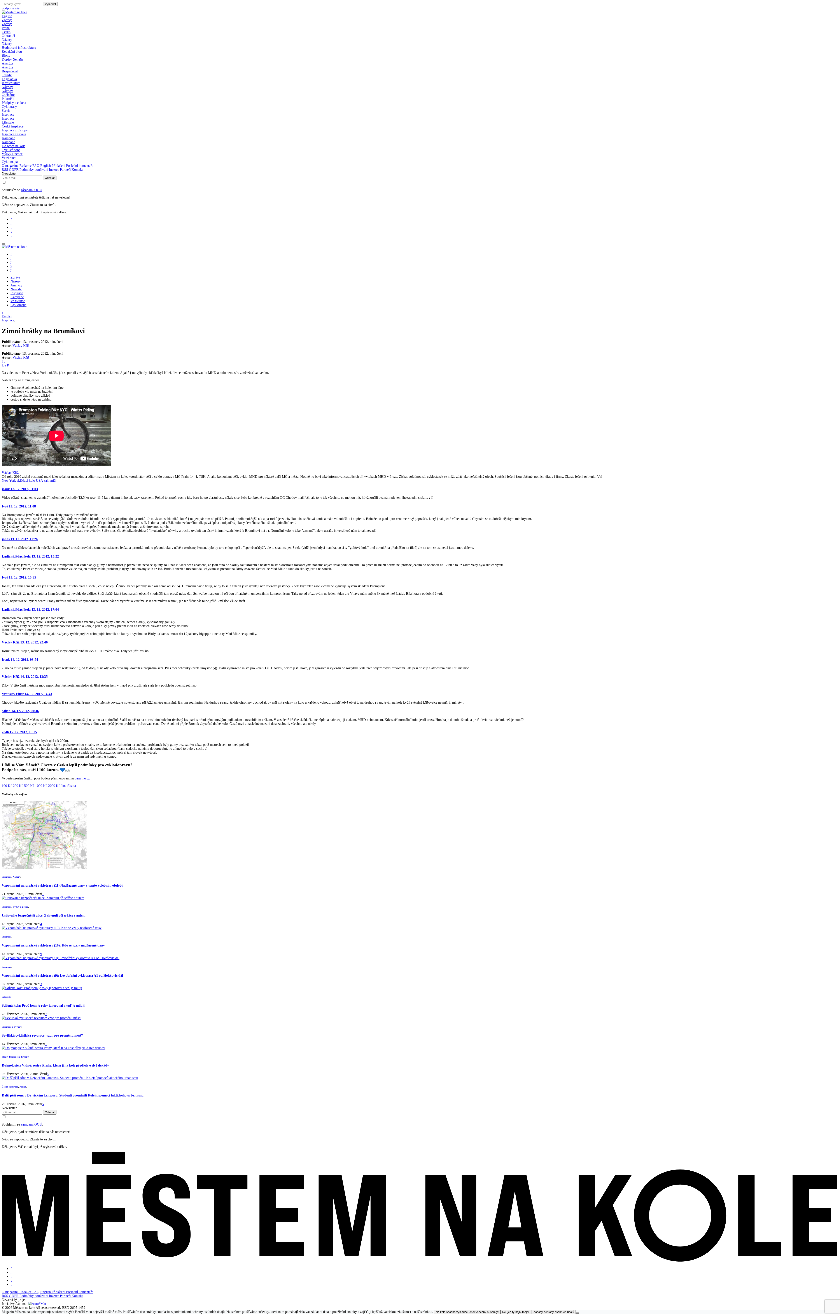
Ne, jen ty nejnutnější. (516, 1312)
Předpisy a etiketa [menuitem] (14, 103)
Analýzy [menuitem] (8, 67)
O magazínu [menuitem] (10, 165)
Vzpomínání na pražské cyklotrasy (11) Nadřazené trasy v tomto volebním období (62, 885)
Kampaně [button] (8, 138)
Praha (22, 1086)
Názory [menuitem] (7, 43)
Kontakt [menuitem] (77, 169)
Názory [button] (7, 40)
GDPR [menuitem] (14, 169)
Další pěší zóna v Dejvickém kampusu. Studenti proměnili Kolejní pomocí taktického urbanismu (73, 1095)
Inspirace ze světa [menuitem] (14, 134)
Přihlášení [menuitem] (59, 165)
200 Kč (18, 786)
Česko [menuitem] (6, 32)
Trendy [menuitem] (7, 75)
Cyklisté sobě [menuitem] (11, 150)
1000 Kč (41, 786)
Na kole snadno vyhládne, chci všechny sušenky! (467, 1312)
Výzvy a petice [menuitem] (12, 154)
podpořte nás (10, 8)
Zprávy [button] (7, 20)
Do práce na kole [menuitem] (13, 146)
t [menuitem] (10, 227)
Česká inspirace (10, 1086)
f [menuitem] (11, 219)
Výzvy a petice (20, 906)
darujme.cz (82, 778)
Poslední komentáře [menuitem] (79, 165)
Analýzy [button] (8, 63)
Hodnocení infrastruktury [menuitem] (19, 47)
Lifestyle (6, 996)
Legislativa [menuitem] (9, 79)
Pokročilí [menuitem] (8, 99)
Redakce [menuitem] (25, 165)
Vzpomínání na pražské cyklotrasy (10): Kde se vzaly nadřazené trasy (53, 945)
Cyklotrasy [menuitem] (9, 106)
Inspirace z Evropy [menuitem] (15, 130)
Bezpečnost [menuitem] (10, 71)
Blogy (5, 1056)
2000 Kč (54, 786)
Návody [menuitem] (7, 91)
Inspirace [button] (8, 114)
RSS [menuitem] (5, 169)
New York (9, 480)
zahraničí (50, 480)
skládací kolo (26, 480)
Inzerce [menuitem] (54, 169)
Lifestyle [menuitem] (8, 122)
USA (39, 480)
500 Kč (29, 786)
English (7, 16)
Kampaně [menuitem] (8, 142)
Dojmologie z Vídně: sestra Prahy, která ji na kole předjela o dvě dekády (55, 1065)
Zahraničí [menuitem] (8, 36)
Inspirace (8, 320)
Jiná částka (68, 786)
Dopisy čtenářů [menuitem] (12, 59)
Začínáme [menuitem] (8, 95)
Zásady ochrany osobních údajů (554, 1312)
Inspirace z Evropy (11, 1026)
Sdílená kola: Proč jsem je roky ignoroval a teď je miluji (43, 1005)
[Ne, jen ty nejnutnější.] (577, 1313)
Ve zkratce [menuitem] (9, 158)
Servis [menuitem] (6, 110)
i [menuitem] (10, 223)
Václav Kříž (20, 345)
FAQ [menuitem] (36, 165)
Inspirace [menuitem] (8, 118)
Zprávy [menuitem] (7, 24)
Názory (16, 876)
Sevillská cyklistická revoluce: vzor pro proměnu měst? (42, 1035)
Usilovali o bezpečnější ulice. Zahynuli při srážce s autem (43, 915)
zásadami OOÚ (31, 190)
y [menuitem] (11, 231)
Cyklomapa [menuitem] (10, 162)
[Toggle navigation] (3, 244)
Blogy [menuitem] (6, 55)
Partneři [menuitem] (66, 169)
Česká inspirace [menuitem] (12, 126)
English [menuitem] (46, 165)
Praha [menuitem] (6, 28)
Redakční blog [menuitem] (12, 51)
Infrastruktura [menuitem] (11, 83)
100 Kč (7, 786)
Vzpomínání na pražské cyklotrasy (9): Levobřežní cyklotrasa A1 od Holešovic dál (62, 975)
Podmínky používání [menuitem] (34, 169)
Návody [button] (7, 87)
